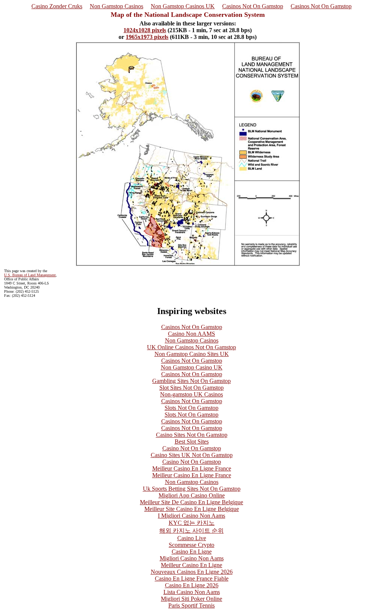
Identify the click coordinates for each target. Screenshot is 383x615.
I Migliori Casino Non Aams (191, 515)
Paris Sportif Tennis (191, 605)
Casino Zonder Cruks (56, 6)
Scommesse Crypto (191, 545)
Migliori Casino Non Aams (192, 558)
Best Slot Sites (192, 441)
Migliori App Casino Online (192, 495)
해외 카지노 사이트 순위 (191, 530)
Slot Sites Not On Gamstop (191, 387)
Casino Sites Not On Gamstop (191, 435)
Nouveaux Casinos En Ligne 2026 (192, 572)
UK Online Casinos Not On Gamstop (191, 347)
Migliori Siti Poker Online (191, 599)
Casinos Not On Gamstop (252, 6)
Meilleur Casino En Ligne (191, 565)
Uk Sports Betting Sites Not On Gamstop (191, 488)
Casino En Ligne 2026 (191, 585)
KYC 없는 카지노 (192, 523)
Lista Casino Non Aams (191, 592)
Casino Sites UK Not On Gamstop (192, 455)
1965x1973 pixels (147, 37)
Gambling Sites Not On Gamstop (191, 381)
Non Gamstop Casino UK (192, 367)
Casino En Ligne (192, 551)
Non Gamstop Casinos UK (183, 6)
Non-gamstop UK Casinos (191, 394)
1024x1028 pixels (144, 30)
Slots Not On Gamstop (191, 408)
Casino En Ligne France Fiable (192, 578)
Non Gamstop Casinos (116, 6)
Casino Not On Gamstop (191, 448)
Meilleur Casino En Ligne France (191, 468)
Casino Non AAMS (191, 334)
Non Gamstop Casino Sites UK (191, 354)
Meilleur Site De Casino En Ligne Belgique (191, 502)
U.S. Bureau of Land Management (30, 275)
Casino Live (191, 538)
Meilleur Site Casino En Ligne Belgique (191, 509)
